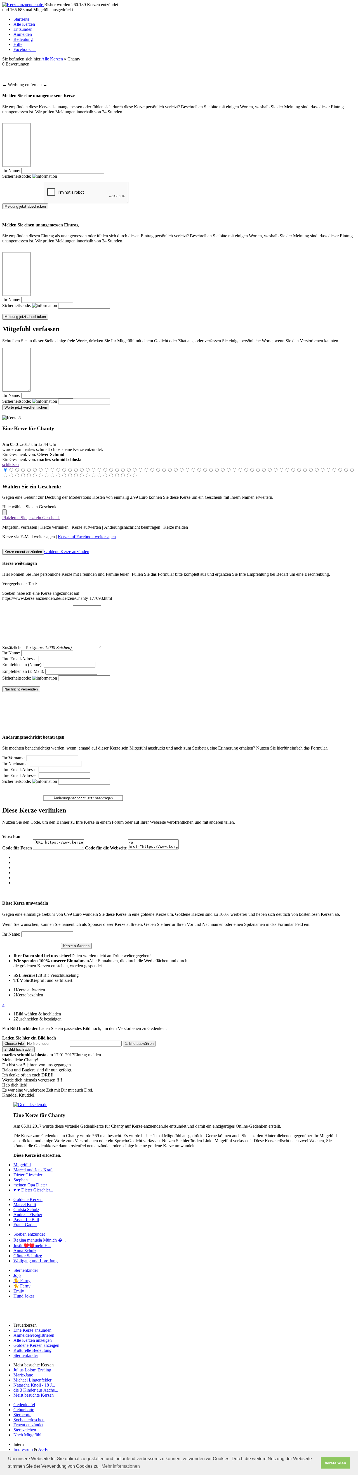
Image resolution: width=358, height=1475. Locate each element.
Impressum (23, 1449)
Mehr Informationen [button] (121, 1466)
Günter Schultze (27, 1255)
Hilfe (17, 44)
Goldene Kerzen (28, 1199)
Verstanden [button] (335, 1463)
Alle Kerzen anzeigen (32, 1340)
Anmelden (22, 34)
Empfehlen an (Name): (22, 664)
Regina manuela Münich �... (39, 1240)
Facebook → (24, 49)
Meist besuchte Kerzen (33, 1395)
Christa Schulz (26, 1209)
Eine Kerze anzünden (32, 1330)
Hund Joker (23, 1296)
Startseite (21, 19)
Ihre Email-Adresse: (19, 658)
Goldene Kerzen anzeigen (36, 1345)
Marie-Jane (23, 1375)
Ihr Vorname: (13, 757)
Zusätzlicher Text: (37, 647)
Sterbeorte (22, 1414)
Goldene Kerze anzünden (66, 551)
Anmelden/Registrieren (33, 1335)
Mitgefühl (22, 1164)
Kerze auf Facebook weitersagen (87, 536)
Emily (18, 1291)
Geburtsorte (23, 1409)
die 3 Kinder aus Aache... (35, 1390)
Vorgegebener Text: (19, 583)
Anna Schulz (24, 1250)
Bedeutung (23, 39)
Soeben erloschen (28, 1419)
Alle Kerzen (24, 24)
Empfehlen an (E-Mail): (23, 671)
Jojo (17, 1275)
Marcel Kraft (24, 1204)
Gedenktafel (24, 1404)
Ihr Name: (11, 170)
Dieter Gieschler (27, 1174)
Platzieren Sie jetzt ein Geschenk (31, 517)
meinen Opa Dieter (30, 1185)
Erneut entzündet (28, 1424)
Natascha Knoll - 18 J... (34, 1385)
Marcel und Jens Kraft (33, 1169)
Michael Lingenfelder (32, 1380)
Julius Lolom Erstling (32, 1370)
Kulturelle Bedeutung (32, 1350)
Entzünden (22, 29)
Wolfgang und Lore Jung (35, 1260)
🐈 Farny (21, 1280)
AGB (43, 1449)
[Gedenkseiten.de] (30, 1104)
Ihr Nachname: (15, 763)
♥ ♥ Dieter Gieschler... (33, 1190)
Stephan (20, 1179)
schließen (10, 464)
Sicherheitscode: (17, 176)
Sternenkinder (25, 1270)
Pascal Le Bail (26, 1219)
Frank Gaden (25, 1224)
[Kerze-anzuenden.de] (23, 4)
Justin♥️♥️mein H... (32, 1245)
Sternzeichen (24, 1429)
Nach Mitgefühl (27, 1434)
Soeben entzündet (29, 1234)
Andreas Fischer (27, 1214)
